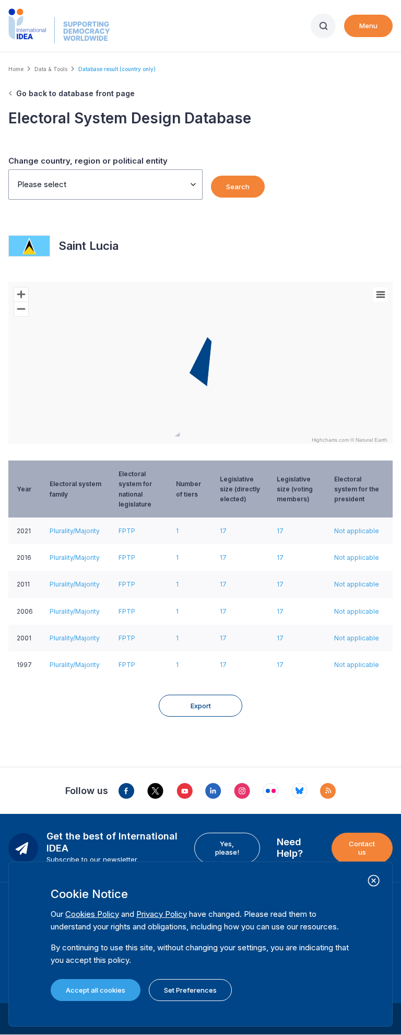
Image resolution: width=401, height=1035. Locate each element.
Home (15, 69)
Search (238, 186)
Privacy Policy (161, 914)
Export (201, 706)
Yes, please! (227, 848)
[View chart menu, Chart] (380, 295)
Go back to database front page (75, 93)
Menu (368, 25)
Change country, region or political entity (88, 161)
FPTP (127, 531)
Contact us (362, 848)
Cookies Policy (92, 914)
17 (223, 531)
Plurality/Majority (75, 531)
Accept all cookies (95, 990)
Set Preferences (190, 990)
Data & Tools (50, 69)
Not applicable (356, 531)
